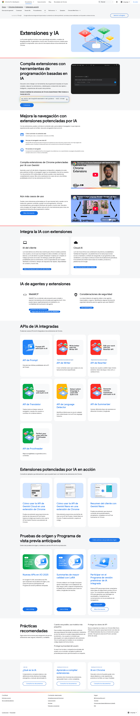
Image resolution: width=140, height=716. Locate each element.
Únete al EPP (98, 605)
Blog (50, 2)
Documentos (28, 2)
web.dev (25, 667)
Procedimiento (37, 10)
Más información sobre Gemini (85, 267)
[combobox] (106, 1)
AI (45, 10)
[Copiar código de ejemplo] (67, 99)
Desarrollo (27, 10)
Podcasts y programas (53, 706)
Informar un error (6, 698)
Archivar (50, 703)
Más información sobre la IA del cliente (37, 269)
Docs (4, 7)
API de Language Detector (65, 406)
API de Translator (32, 404)
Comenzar (19, 10)
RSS (95, 706)
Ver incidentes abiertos (8, 700)
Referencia (52, 10)
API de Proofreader (33, 448)
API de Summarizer (100, 404)
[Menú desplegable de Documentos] (34, 2)
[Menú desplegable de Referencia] (57, 10)
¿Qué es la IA (29, 670)
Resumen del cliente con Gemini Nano (103, 505)
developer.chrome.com (62, 667)
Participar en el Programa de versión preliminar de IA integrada (101, 579)
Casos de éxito (41, 2)
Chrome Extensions (15, 7)
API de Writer (63, 362)
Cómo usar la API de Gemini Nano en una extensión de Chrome (68, 506)
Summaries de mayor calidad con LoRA (68, 576)
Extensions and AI (32, 7)
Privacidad (12, 712)
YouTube (96, 700)
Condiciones (5, 712)
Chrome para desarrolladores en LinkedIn (104, 703)
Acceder (135, 2)
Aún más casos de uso (32, 196)
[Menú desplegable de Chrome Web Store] (80, 10)
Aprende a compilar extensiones (67, 671)
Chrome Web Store (73, 10)
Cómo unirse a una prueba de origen (105, 540)
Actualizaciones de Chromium (56, 698)
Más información (28, 213)
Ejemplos (62, 10)
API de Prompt (30, 360)
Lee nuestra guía (86, 308)
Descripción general (7, 10)
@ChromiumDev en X (99, 698)
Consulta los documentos (38, 309)
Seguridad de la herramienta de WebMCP (45, 311)
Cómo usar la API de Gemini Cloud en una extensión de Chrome (34, 506)
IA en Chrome (97, 670)
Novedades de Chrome (60, 2)
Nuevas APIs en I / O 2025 (35, 574)
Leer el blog (30, 609)
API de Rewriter (98, 362)
